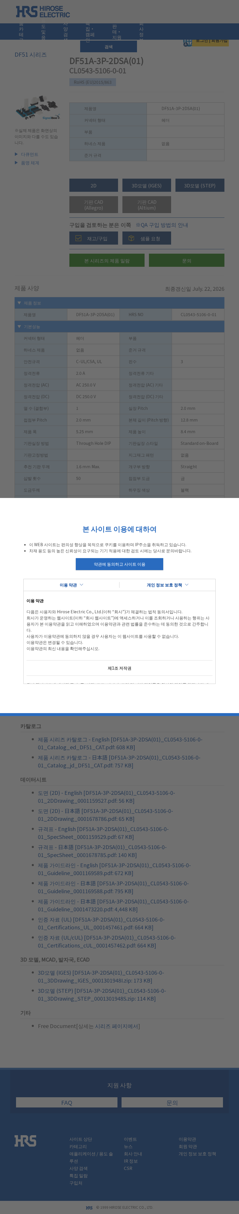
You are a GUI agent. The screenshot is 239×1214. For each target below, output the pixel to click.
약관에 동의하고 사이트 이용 (119, 564)
